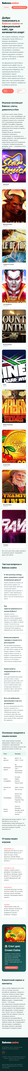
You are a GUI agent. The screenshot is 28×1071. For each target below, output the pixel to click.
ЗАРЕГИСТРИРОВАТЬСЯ (19, 7)
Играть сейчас (8, 91)
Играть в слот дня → (11, 967)
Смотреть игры (19, 91)
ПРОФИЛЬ (6, 7)
